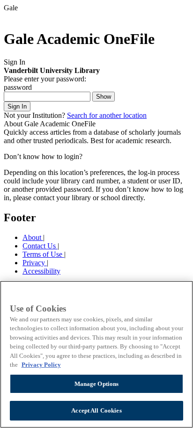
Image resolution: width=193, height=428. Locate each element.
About (32, 237)
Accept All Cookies (96, 410)
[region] (96, 354)
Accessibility (41, 271)
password (18, 87)
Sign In (17, 106)
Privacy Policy (41, 364)
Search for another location (107, 115)
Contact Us (40, 246)
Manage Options (96, 383)
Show (103, 96)
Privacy (34, 263)
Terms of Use (43, 254)
